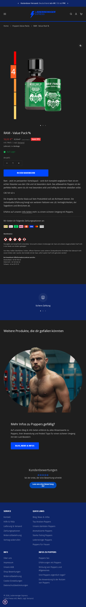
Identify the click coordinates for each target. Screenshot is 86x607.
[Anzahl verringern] (7, 163)
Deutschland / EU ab (43, 3)
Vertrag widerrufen (12, 540)
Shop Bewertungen (12, 571)
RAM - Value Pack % (41, 26)
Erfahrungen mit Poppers (50, 562)
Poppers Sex (44, 558)
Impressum (8, 562)
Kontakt (7, 517)
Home (6, 26)
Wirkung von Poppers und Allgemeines (50, 569)
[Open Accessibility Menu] (5, 602)
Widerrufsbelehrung (13, 535)
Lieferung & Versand (13, 526)
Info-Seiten (27, 212)
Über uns (8, 558)
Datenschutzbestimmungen (16, 585)
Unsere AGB (9, 567)
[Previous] (18, 3)
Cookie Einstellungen (13, 581)
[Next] (67, 3)
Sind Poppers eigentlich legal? (52, 575)
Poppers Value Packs (20, 26)
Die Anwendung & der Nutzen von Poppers (52, 581)
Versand (21, 143)
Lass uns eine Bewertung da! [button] (43, 485)
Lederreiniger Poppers (42, 540)
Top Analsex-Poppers (42, 521)
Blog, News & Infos (24, 446)
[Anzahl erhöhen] (19, 163)
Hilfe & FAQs (9, 521)
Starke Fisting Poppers (42, 535)
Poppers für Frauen (41, 544)
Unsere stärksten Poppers (44, 526)
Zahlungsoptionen (12, 531)
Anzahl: (7, 158)
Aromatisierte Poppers (42, 531)
